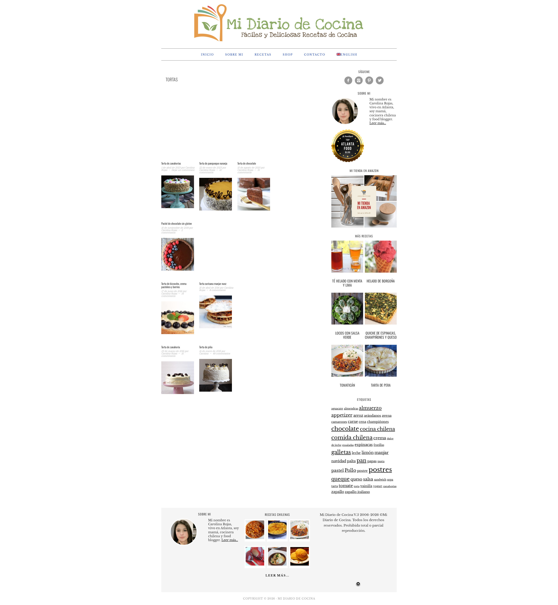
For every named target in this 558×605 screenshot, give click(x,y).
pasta (381, 461)
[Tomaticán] (347, 361)
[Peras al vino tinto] (255, 564)
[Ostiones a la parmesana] (277, 564)
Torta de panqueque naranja (213, 163)
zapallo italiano (357, 492)
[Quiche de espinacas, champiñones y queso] (381, 309)
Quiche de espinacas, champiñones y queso (381, 335)
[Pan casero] (299, 564)
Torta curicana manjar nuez (212, 283)
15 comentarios (172, 354)
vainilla (366, 486)
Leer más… (377, 123)
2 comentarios (172, 231)
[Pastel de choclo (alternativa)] (277, 538)
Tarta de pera (381, 385)
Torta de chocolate (246, 163)
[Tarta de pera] (381, 361)
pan (361, 460)
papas (372, 461)
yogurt (377, 486)
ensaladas (348, 445)
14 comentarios (172, 294)
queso (356, 479)
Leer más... (277, 575)
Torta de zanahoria (170, 347)
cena (362, 422)
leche (356, 453)
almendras (351, 408)
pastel (337, 470)
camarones (339, 421)
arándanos (372, 416)
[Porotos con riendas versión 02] (255, 538)
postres (380, 470)
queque (340, 479)
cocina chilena (377, 429)
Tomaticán (347, 385)
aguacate (337, 408)
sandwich (380, 479)
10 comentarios (210, 171)
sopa (390, 479)
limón (368, 452)
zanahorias (389, 486)
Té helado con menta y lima (347, 283)
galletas (341, 452)
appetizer (341, 415)
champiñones (378, 422)
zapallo (337, 492)
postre (362, 471)
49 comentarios (221, 353)
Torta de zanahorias (171, 163)
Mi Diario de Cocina (279, 22)
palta (351, 461)
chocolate (345, 428)
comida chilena (352, 437)
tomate (346, 485)
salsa (368, 479)
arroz (358, 415)
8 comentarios (217, 290)
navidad (338, 461)
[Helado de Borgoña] (381, 257)
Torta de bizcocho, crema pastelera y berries (173, 285)
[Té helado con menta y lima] (347, 257)
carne (353, 421)
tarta (334, 486)
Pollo (350, 470)
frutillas (379, 445)
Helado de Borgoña (381, 281)
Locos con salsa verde (347, 335)
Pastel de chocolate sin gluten (176, 223)
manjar (381, 452)
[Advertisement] (235, 127)
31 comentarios (248, 171)
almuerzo (370, 408)
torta (356, 486)
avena (386, 416)
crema (379, 438)
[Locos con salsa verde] (347, 309)
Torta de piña (205, 347)
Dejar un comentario (183, 170)
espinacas (364, 444)
